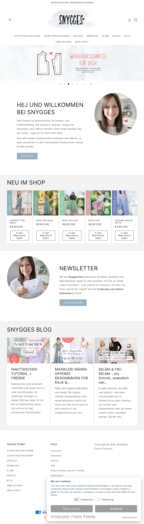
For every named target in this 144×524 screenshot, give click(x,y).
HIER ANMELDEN (73, 302)
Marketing (108, 499)
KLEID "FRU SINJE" (45, 220)
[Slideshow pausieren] (91, 84)
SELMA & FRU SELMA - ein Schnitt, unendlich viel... (114, 376)
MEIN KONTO (14, 490)
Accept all (116, 508)
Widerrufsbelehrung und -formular (68, 470)
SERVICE (11, 475)
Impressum (56, 450)
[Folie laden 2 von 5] (64, 84)
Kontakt (54, 460)
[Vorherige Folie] (53, 84)
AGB (53, 465)
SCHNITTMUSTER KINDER (20, 450)
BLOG (10, 480)
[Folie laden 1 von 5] (60, 84)
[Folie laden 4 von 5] (73, 84)
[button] (10, 20)
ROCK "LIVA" (94, 220)
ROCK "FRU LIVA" (70, 220)
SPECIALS (12, 460)
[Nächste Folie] (84, 84)
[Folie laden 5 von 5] (77, 84)
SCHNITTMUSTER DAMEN (20, 455)
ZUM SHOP (27, 156)
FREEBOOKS (13, 465)
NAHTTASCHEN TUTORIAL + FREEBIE (24, 373)
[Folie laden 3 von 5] (68, 84)
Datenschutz (57, 475)
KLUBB (10, 470)
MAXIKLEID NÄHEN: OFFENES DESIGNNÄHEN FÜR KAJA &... (71, 376)
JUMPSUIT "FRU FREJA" (17, 221)
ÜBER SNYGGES (15, 485)
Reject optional (71, 508)
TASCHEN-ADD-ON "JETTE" (124, 221)
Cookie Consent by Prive (129, 517)
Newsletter (56, 455)
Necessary (87, 499)
